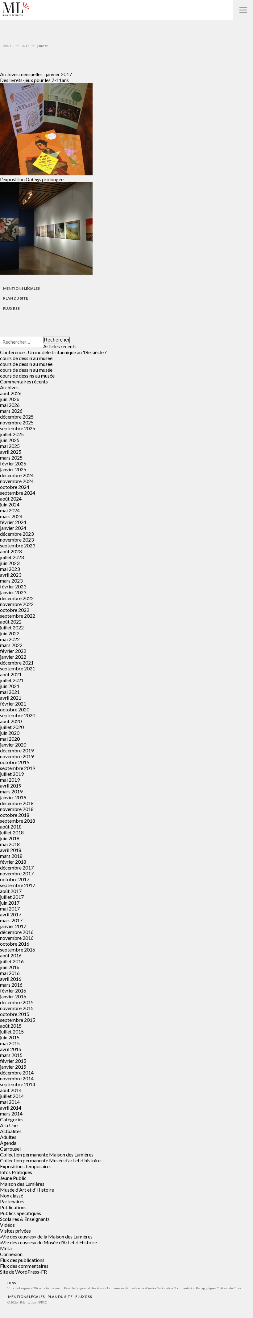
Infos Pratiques (16, 1172)
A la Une (9, 1125)
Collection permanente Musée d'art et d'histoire (50, 1160)
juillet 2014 (12, 1096)
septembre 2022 (17, 616)
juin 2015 (9, 1037)
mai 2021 (10, 692)
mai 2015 (10, 1043)
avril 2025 (10, 452)
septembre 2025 (17, 428)
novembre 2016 (17, 938)
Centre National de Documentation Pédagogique (180, 1288)
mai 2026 (10, 405)
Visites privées (15, 1231)
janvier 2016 (13, 996)
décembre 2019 (17, 750)
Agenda (8, 1143)
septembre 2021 (17, 668)
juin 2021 (9, 686)
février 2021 (13, 703)
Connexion (11, 1254)
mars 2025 (11, 457)
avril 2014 (10, 1108)
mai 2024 (10, 510)
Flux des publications (22, 1260)
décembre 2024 (17, 475)
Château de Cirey (229, 1288)
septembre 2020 (17, 715)
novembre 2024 (17, 481)
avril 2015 (10, 1049)
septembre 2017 (17, 885)
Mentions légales (21, 288)
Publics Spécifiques (20, 1213)
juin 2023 (9, 563)
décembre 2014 (17, 1072)
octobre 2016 (14, 944)
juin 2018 (9, 838)
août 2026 (11, 393)
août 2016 (11, 955)
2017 (25, 45)
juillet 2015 (12, 1031)
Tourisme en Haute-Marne (125, 1288)
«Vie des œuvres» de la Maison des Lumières (46, 1236)
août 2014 (11, 1090)
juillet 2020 (12, 727)
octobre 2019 (14, 762)
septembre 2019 (17, 768)
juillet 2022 (12, 627)
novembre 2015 (17, 1008)
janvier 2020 (13, 744)
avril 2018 (10, 850)
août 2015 (11, 1026)
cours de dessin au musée (26, 358)
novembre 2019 (17, 756)
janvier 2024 (13, 528)
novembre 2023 (17, 539)
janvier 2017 (13, 926)
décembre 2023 (17, 534)
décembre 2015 (17, 1002)
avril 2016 (10, 979)
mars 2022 (11, 645)
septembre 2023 (17, 545)
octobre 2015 (14, 1014)
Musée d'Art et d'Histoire (27, 1190)
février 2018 (13, 862)
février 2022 (13, 651)
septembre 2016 (17, 949)
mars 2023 (11, 580)
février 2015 (13, 1061)
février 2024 (13, 522)
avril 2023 (10, 575)
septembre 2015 (17, 1020)
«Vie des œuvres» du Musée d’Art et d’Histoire (48, 1242)
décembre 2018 (17, 803)
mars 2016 (11, 985)
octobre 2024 (14, 487)
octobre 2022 (14, 610)
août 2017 (11, 891)
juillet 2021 (12, 680)
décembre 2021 (17, 662)
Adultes (8, 1137)
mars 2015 (11, 1055)
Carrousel (10, 1149)
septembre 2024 (17, 493)
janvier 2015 (13, 1067)
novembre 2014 (17, 1078)
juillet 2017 (12, 897)
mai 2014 (10, 1102)
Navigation (243, 10)
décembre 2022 (17, 598)
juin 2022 (9, 633)
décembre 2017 (17, 867)
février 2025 (13, 463)
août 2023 (11, 551)
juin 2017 (9, 903)
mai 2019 (10, 780)
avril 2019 (10, 785)
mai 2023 (10, 569)
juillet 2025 (12, 434)
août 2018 (11, 826)
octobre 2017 (14, 879)
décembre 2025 (17, 417)
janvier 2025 (13, 469)
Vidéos (7, 1225)
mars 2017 (11, 920)
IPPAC (42, 1302)
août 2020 (11, 721)
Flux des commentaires (24, 1266)
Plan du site (15, 298)
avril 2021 (10, 698)
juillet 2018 (12, 832)
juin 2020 (9, 733)
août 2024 (11, 498)
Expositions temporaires (26, 1166)
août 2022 (11, 621)
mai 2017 (10, 908)
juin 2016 (9, 967)
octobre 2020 (14, 709)
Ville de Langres (19, 1288)
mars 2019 (11, 791)
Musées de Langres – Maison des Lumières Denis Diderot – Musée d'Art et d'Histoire (15, 9)
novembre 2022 (17, 604)
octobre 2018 (14, 815)
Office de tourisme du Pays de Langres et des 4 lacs (69, 1288)
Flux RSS (11, 308)
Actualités (11, 1131)
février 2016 (13, 990)
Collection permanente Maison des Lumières (46, 1154)
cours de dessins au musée (27, 376)
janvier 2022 (13, 657)
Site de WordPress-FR (23, 1272)
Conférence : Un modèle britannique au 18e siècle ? (53, 352)
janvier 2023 (13, 592)
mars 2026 (11, 411)
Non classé (11, 1195)
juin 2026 (9, 399)
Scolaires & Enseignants (25, 1219)
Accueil (8, 45)
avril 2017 (10, 914)
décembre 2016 (17, 932)
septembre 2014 (17, 1084)
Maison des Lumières (22, 1184)
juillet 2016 (12, 961)
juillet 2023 (12, 557)
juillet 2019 (12, 774)
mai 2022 (10, 639)
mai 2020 (10, 739)
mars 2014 (11, 1113)
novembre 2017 (17, 873)
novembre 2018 (17, 809)
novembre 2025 (17, 422)
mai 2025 (10, 446)
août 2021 (11, 674)
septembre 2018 (17, 821)
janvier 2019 (13, 797)
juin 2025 (9, 440)
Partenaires (12, 1201)
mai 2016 (10, 973)
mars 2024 (11, 516)
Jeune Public (13, 1178)
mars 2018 (11, 856)
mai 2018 (10, 844)
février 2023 (13, 586)
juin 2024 (9, 504)
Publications (13, 1207)
